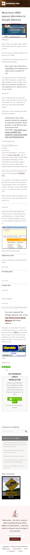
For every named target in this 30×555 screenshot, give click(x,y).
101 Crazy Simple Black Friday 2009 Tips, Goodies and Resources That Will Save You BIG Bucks (15, 444)
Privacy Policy (17, 549)
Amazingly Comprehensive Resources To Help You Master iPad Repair (15, 461)
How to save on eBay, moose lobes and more (14, 467)
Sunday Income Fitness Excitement (14, 456)
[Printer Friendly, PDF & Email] (6, 367)
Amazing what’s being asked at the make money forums (14, 451)
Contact (20, 551)
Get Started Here (17, 400)
